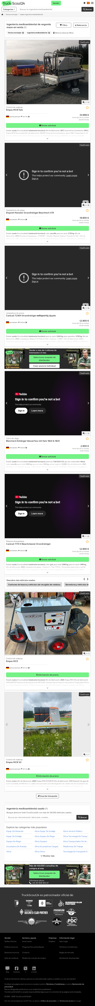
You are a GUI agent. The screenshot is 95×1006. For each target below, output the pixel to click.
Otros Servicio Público (72, 831)
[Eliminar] (23, 32)
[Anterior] (7, 72)
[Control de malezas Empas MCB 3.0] (47, 724)
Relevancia (81, 25)
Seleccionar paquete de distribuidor (44, 358)
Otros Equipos (41, 841)
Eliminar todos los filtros (64, 33)
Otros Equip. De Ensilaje (45, 831)
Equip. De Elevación (15, 831)
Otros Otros (40, 851)
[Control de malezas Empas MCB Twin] (47, 72)
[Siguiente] (88, 72)
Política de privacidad (48, 1001)
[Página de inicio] (2, 14)
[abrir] (47, 139)
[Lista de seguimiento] (84, 3)
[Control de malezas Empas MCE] (47, 623)
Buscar (88, 9)
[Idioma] (88, 3)
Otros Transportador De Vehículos (78, 841)
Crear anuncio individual (44, 366)
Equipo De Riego (13, 841)
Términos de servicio (67, 1001)
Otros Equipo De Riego (45, 836)
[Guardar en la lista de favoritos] (87, 107)
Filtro (64, 25)
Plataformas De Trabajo (73, 846)
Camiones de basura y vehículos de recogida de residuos (34, 584)
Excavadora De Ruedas (16, 846)
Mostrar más (48, 856)
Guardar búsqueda (48, 796)
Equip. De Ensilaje (14, 836)
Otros (8, 851)
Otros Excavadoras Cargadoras (48, 846)
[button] (92, 3)
